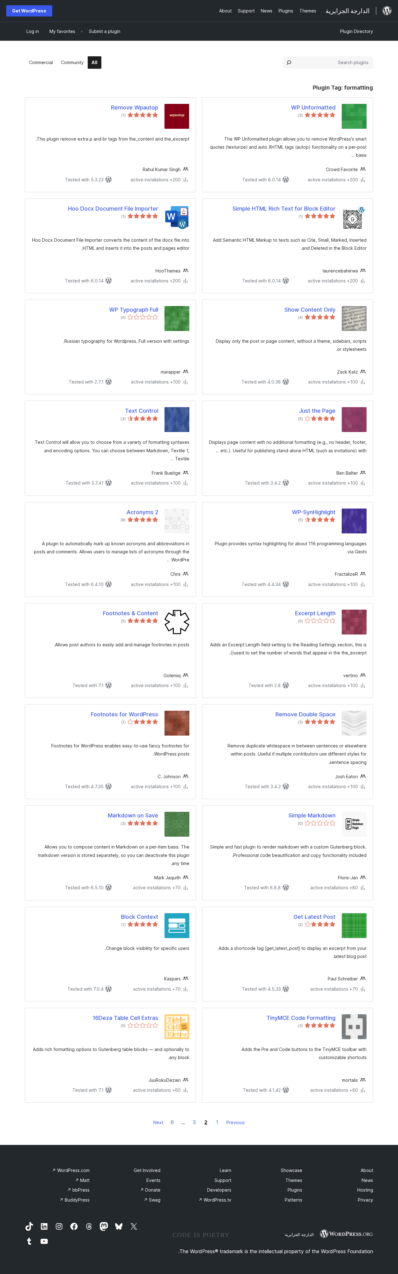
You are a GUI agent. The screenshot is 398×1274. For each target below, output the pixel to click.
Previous (235, 1122)
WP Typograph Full (133, 309)
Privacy (365, 1199)
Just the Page (317, 410)
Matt (82, 1180)
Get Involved (147, 1170)
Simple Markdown (312, 815)
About (367, 1170)
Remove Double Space (305, 714)
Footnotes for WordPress (124, 714)
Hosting (365, 1190)
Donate (150, 1190)
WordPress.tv (214, 1199)
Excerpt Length (315, 613)
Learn (225, 1170)
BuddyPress (74, 1199)
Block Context (139, 917)
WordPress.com (71, 1170)
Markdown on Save (133, 815)
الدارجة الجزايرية (299, 1234)
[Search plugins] (289, 62)
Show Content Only (310, 309)
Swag (152, 1199)
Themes (293, 1180)
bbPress (78, 1190)
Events (153, 1180)
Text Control (141, 410)
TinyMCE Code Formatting (301, 1018)
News (367, 1180)
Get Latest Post (315, 917)
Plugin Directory (356, 31)
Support (223, 1180)
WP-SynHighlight (314, 512)
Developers (219, 1190)
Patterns (293, 1199)
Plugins (295, 1190)
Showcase (291, 1170)
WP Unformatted (313, 107)
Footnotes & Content (130, 613)
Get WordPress (29, 10)
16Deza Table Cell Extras (125, 1018)
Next (158, 1122)
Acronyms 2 (142, 512)
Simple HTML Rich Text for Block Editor (284, 208)
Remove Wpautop (134, 107)
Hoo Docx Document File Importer (113, 208)
